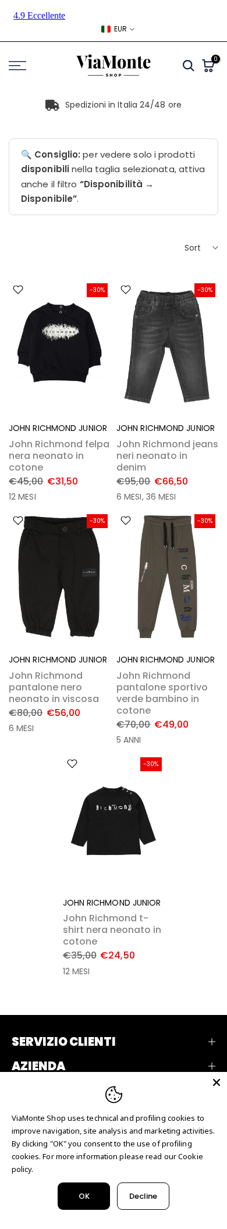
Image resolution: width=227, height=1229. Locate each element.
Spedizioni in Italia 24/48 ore (123, 105)
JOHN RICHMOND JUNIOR (58, 428)
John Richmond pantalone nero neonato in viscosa (54, 687)
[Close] (216, 1082)
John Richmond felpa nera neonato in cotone (59, 455)
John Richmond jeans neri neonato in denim (167, 455)
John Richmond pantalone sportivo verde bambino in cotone (162, 693)
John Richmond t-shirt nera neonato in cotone (112, 929)
